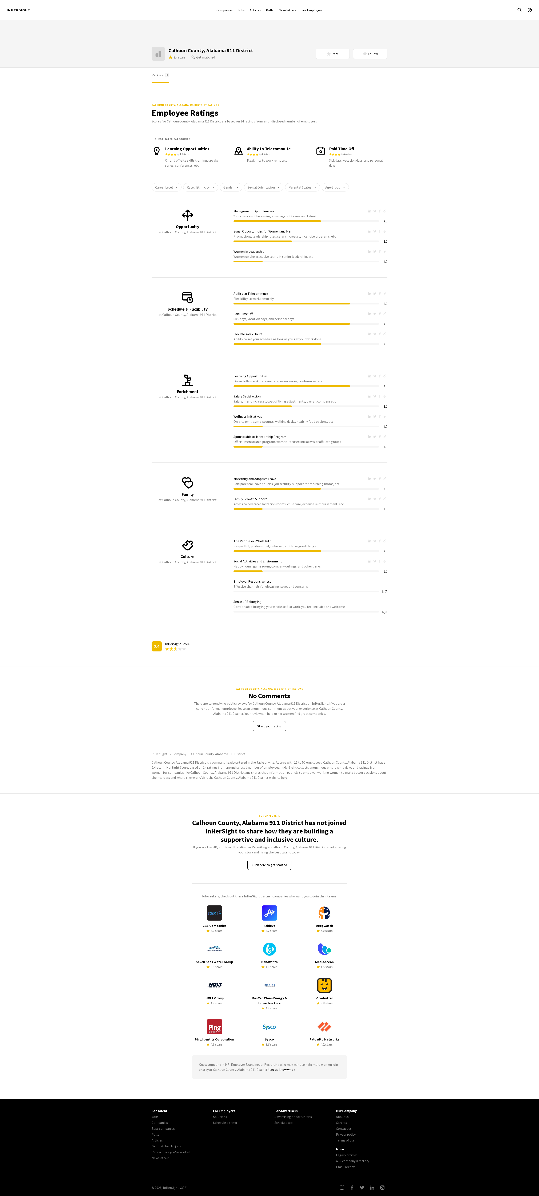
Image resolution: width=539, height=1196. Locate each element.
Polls (270, 10)
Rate (335, 54)
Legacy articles (347, 1155)
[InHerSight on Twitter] (362, 1188)
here (284, 777)
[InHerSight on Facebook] (352, 1188)
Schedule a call (285, 1122)
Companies (224, 10)
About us (342, 1117)
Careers (341, 1122)
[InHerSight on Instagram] (382, 1188)
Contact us (344, 1128)
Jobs (241, 10)
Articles (255, 10)
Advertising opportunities (293, 1117)
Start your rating (269, 726)
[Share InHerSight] (342, 1188)
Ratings (160, 75)
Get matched (205, 57)
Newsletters (287, 10)
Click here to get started (269, 865)
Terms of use (345, 1140)
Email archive (345, 1167)
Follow (373, 54)
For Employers (312, 10)
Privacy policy (346, 1134)
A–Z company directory (352, 1161)
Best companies (163, 1128)
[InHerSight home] (18, 10)
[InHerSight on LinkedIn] (372, 1188)
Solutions (220, 1117)
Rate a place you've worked (171, 1152)
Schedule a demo (225, 1122)
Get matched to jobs (166, 1146)
